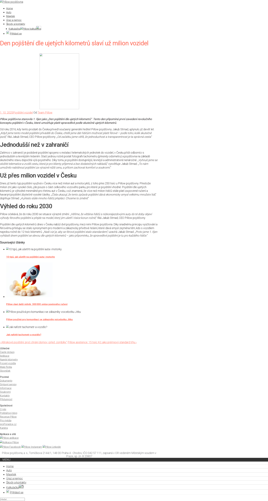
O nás (3, 409)
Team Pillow (45, 112)
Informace (5, 388)
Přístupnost (6, 399)
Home (9, 8)
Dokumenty (6, 380)
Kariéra (4, 427)
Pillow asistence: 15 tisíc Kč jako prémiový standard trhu (102, 342)
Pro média (5, 420)
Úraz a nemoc (14, 20)
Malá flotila (6, 367)
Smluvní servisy (8, 384)
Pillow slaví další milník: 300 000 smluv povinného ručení (36, 304)
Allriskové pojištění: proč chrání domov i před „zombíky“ (33, 342)
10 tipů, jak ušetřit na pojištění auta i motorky (30, 256)
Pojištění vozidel (23, 112)
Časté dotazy (7, 352)
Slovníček (5, 370)
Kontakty (5, 395)
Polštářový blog (8, 413)
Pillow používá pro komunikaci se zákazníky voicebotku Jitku (39, 319)
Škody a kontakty (15, 24)
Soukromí (5, 391)
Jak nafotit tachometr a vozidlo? (23, 334)
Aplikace (4, 355)
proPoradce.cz (8, 424)
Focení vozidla (8, 363)
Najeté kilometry (9, 359)
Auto (8, 12)
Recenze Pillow (8, 416)
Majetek (10, 16)
